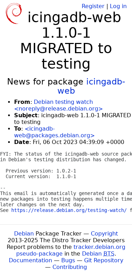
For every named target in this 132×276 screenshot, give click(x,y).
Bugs (68, 260)
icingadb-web (91, 86)
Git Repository (103, 260)
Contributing (69, 267)
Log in (118, 6)
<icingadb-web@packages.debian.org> (54, 132)
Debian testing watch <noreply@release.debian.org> (58, 105)
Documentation (30, 260)
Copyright (104, 233)
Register (93, 6)
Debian (24, 233)
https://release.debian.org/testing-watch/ (69, 210)
